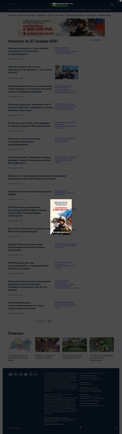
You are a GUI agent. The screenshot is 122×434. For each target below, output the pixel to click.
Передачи (41, 15)
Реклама (59, 15)
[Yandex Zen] (10, 374)
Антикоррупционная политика (89, 403)
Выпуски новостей (26, 15)
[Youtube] (26, 374)
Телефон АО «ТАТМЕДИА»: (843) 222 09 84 (92, 405)
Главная (12, 15)
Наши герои (91, 15)
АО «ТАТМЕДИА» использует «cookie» (55, 417)
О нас (51, 15)
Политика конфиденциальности (53, 424)
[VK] (15, 374)
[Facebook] (36, 374)
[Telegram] (20, 374)
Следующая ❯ (40, 321)
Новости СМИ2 (95, 40)
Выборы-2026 (105, 15)
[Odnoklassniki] (31, 374)
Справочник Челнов (74, 15)
